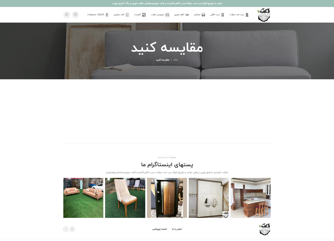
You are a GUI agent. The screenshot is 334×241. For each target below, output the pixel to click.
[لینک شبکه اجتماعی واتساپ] (66, 14)
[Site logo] (264, 14)
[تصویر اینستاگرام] (251, 198)
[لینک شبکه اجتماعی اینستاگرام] (75, 14)
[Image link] (265, 229)
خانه (175, 60)
